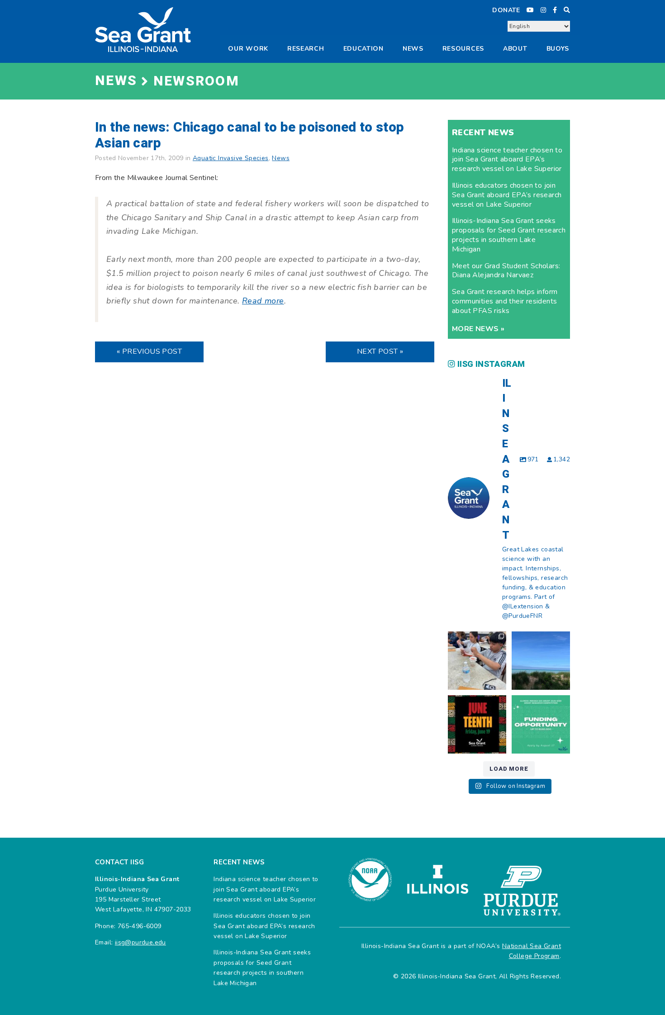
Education (363, 48)
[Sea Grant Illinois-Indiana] (143, 29)
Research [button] (305, 48)
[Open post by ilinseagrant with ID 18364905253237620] (477, 660)
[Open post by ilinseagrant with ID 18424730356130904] (541, 724)
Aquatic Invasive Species (231, 158)
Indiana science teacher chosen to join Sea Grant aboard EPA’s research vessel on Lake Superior (507, 159)
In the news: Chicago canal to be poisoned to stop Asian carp (249, 135)
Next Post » (380, 351)
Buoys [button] (558, 48)
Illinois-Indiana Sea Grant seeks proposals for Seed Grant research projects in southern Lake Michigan (508, 235)
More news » (478, 329)
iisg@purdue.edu (140, 942)
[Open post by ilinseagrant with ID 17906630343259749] (541, 660)
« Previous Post (149, 351)
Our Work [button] (248, 48)
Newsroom (196, 81)
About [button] (515, 48)
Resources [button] (463, 48)
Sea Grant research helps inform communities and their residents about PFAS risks (504, 301)
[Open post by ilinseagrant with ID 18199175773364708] (477, 724)
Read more (263, 300)
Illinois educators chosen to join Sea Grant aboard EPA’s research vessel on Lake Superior (506, 194)
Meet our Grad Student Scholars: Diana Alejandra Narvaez (506, 270)
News (413, 48)
